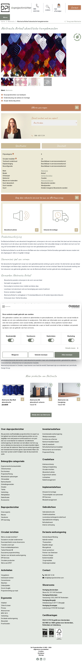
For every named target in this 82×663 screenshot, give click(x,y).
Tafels (3, 489)
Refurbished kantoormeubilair (52, 447)
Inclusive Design (47, 555)
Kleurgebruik (46, 547)
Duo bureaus (5, 471)
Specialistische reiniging (50, 520)
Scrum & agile (5, 588)
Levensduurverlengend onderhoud (54, 517)
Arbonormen (5, 611)
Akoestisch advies (48, 472)
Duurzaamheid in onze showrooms (13, 542)
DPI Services (46, 497)
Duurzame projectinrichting (10, 552)
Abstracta (11, 21)
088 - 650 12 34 (39, 135)
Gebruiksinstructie (48, 512)
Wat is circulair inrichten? (9, 537)
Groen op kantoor (48, 550)
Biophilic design (47, 545)
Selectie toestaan (41, 355)
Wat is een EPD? (6, 563)
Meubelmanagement (49, 500)
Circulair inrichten (48, 469)
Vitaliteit (4, 603)
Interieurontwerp (48, 464)
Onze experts (5, 512)
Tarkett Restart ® (7, 550)
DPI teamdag (5, 520)
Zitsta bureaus (6, 469)
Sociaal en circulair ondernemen (12, 539)
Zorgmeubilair (47, 560)
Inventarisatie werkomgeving (52, 434)
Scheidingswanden (7, 484)
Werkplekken (5, 495)
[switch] (31, 340)
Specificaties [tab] (20, 145)
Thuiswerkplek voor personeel (52, 494)
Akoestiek (4, 621)
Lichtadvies (46, 477)
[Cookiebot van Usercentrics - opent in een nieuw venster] (70, 306)
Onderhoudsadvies (48, 514)
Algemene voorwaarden (41, 649)
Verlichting (4, 492)
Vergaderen (5, 575)
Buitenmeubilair (47, 558)
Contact (74, 7)
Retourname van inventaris (51, 449)
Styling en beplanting (49, 467)
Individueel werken (7, 578)
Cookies (41, 651)
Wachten (4, 583)
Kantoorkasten (6, 482)
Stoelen (3, 487)
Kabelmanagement (49, 480)
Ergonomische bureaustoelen (11, 466)
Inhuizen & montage (49, 492)
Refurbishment (47, 522)
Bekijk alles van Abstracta (41, 415)
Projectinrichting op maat (9, 591)
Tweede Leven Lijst (7, 545)
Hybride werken (47, 539)
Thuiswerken (46, 542)
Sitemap (41, 655)
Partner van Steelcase (49, 552)
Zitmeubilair (5, 479)
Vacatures (4, 517)
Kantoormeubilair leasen (50, 442)
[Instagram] (44, 659)
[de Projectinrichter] (16, 7)
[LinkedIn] (41, 659)
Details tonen (70, 348)
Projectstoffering (7, 474)
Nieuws (3, 515)
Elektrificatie (5, 497)
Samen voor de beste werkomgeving (13, 555)
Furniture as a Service (49, 439)
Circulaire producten (8, 560)
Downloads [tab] (61, 145)
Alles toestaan (67, 355)
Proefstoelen (5, 623)
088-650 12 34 (49, 575)
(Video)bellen (5, 585)
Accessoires (5, 500)
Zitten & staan (6, 605)
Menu (5, 17)
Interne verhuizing (48, 525)
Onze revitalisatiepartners (10, 547)
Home (3, 21)
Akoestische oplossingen (9, 476)
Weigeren (15, 355)
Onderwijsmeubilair (49, 563)
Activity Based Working (50, 537)
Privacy (3, 608)
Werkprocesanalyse (49, 436)
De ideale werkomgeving (9, 618)
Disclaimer (41, 653)
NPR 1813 (4, 613)
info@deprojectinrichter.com (54, 578)
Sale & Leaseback (48, 444)
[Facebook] (37, 659)
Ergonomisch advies (49, 475)
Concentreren (5, 580)
